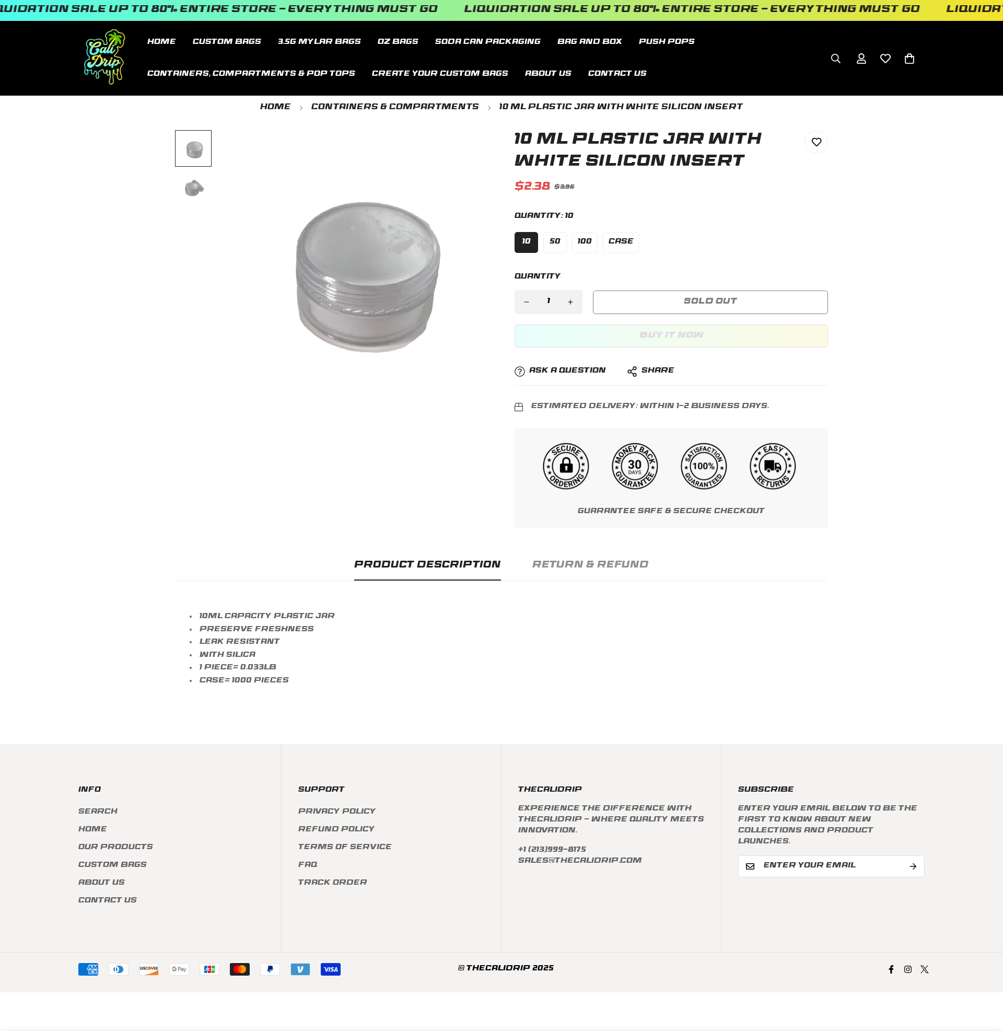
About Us (548, 73)
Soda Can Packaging (488, 42)
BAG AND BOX (589, 42)
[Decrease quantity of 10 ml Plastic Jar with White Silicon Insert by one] (526, 302)
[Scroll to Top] (983, 974)
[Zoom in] (466, 152)
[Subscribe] (913, 866)
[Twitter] (924, 969)
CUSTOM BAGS (227, 42)
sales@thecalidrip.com (580, 861)
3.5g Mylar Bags (319, 42)
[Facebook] (891, 969)
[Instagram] (908, 969)
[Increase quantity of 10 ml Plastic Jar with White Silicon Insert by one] (570, 302)
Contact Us (617, 73)
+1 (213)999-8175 (552, 850)
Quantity (538, 277)
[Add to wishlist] (816, 142)
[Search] (835, 58)
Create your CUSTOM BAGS (440, 73)
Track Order (332, 883)
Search (98, 812)
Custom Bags (112, 865)
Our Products (115, 847)
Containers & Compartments (395, 107)
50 (555, 242)
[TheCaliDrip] (104, 58)
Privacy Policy (337, 812)
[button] (909, 58)
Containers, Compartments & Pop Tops (251, 73)
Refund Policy (336, 830)
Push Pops (667, 42)
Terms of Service (345, 847)
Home (161, 42)
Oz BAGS (398, 42)
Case (621, 242)
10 (526, 242)
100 (585, 242)
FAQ (307, 865)
